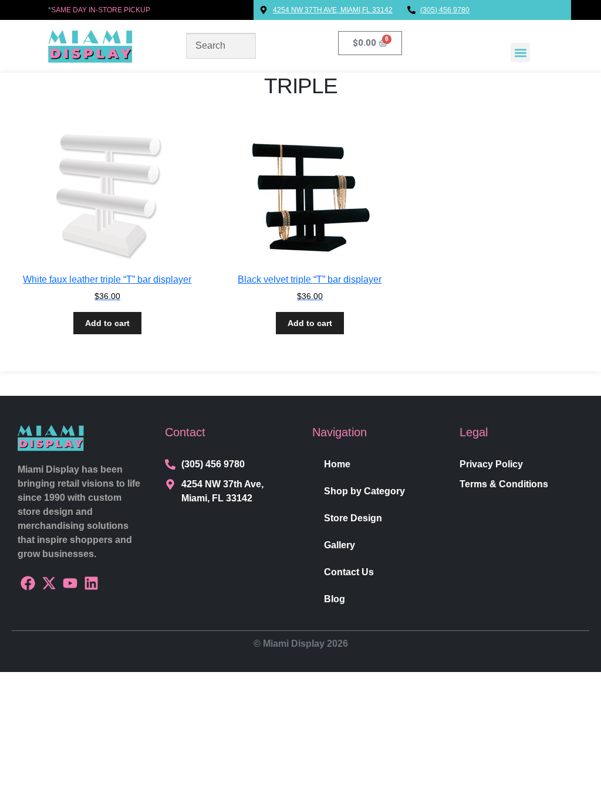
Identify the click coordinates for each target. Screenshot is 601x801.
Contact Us (349, 572)
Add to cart (107, 323)
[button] (520, 52)
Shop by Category (364, 491)
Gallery (339, 545)
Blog (334, 599)
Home (337, 464)
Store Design (353, 518)
